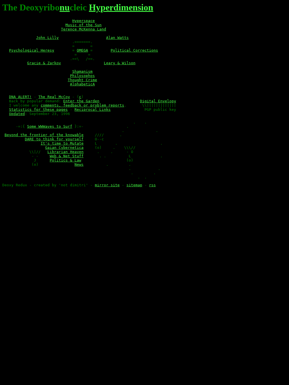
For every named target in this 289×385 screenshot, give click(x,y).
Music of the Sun (83, 25)
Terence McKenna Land (83, 29)
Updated (17, 114)
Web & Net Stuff (67, 156)
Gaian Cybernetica (64, 147)
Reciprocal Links (93, 109)
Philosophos (82, 76)
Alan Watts (117, 38)
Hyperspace (83, 21)
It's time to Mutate (62, 143)
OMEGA (82, 50)
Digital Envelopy (158, 101)
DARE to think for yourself (54, 139)
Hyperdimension (121, 7)
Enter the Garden (81, 101)
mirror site (107, 185)
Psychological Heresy (31, 50)
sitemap (134, 185)
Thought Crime (82, 80)
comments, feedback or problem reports (82, 105)
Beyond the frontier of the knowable (44, 135)
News (79, 164)
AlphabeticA (82, 84)
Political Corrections (134, 50)
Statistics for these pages (38, 109)
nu (65, 7)
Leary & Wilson (119, 63)
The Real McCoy (54, 97)
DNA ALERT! (20, 97)
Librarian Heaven (65, 152)
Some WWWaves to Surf (49, 126)
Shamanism (82, 71)
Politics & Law (65, 160)
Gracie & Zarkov (44, 63)
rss (152, 185)
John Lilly (47, 38)
